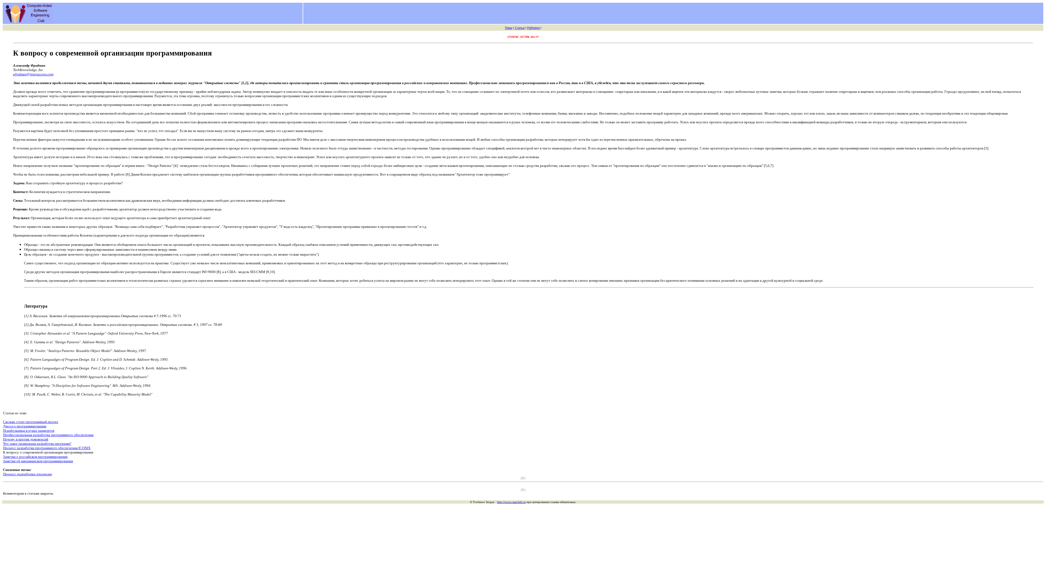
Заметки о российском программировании (35, 457)
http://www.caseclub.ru (511, 502)
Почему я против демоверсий (25, 439)
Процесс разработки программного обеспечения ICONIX (46, 448)
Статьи (520, 27)
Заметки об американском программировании (38, 461)
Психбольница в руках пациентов (28, 430)
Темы (508, 27)
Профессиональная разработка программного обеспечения (48, 435)
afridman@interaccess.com (33, 74)
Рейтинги (533, 27)
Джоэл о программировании (24, 426)
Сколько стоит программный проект (30, 422)
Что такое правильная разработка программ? (37, 444)
